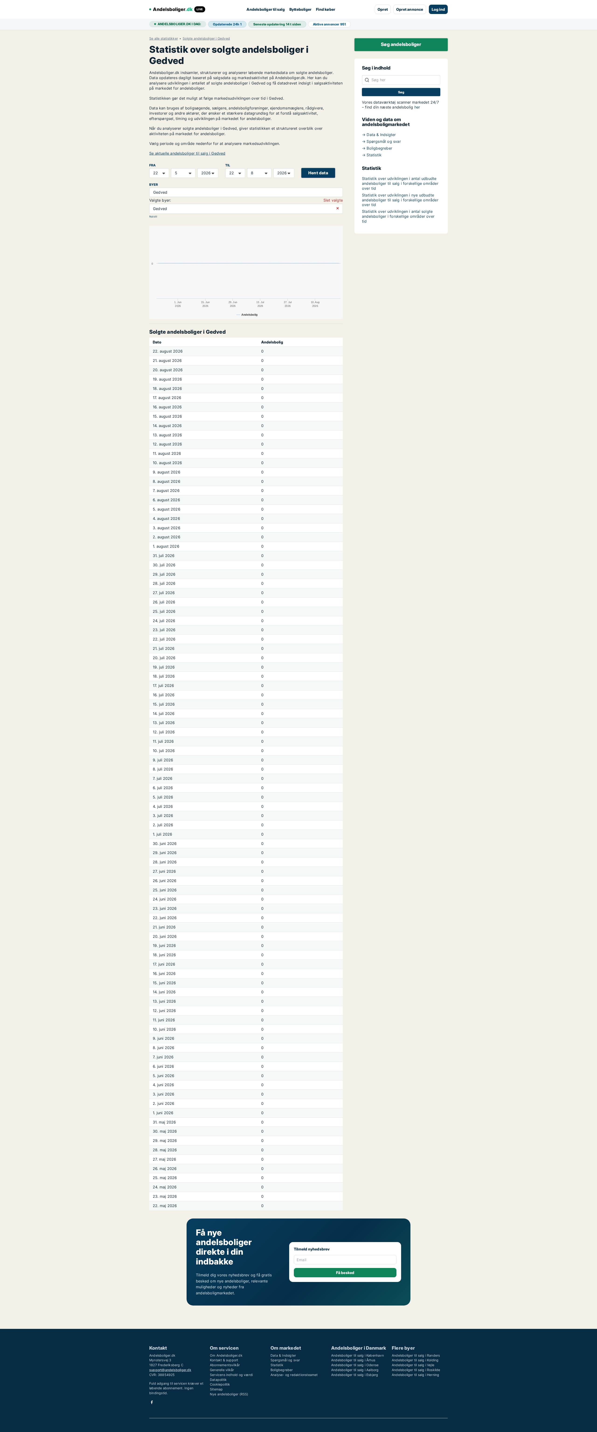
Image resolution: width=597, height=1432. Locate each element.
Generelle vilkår (222, 1370)
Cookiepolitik (220, 1384)
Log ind (438, 9)
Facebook (151, 1402)
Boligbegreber (282, 1370)
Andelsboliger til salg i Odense (354, 1365)
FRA (152, 165)
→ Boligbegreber (377, 148)
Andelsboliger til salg (265, 9)
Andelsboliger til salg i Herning (415, 1375)
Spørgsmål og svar (285, 1360)
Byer (153, 184)
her (417, 107)
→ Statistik (372, 155)
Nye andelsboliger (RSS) (229, 1394)
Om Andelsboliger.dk (226, 1355)
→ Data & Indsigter (379, 134)
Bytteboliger (300, 9)
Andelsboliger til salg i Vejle (413, 1365)
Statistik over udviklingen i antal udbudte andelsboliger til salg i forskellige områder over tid (400, 183)
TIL (227, 165)
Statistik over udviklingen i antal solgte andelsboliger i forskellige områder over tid (398, 216)
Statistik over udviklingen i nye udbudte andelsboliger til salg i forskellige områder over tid (400, 200)
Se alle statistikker (163, 38)
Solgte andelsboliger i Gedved (206, 38)
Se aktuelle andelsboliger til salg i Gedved (187, 153)
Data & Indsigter (283, 1355)
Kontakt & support (224, 1360)
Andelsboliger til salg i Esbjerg (354, 1375)
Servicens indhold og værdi (231, 1375)
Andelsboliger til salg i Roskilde (416, 1370)
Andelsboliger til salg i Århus (353, 1360)
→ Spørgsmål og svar (381, 141)
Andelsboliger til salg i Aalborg (354, 1370)
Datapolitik (218, 1380)
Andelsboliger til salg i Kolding (415, 1360)
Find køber (325, 9)
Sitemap (216, 1389)
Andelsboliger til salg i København (357, 1355)
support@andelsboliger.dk (170, 1370)
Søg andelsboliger (401, 44)
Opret (383, 9)
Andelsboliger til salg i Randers (416, 1355)
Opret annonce (409, 9)
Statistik (277, 1365)
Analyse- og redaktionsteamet (294, 1375)
